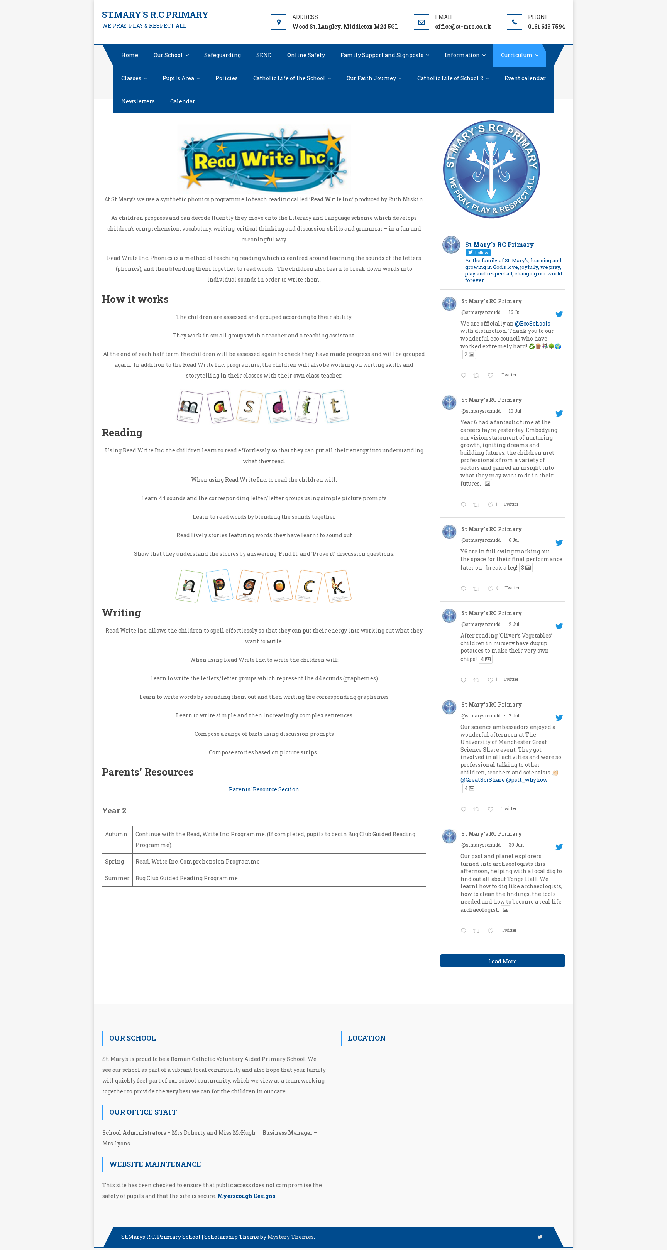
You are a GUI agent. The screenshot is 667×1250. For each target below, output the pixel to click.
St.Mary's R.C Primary (155, 14)
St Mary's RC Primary (491, 301)
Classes (131, 78)
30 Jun (516, 845)
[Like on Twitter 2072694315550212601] (492, 810)
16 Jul (515, 312)
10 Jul (515, 411)
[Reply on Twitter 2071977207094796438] (465, 931)
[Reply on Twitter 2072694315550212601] (465, 810)
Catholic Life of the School (289, 78)
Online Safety (306, 55)
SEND (264, 55)
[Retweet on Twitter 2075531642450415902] (478, 505)
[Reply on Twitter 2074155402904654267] (465, 589)
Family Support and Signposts (381, 55)
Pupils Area (178, 78)
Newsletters (138, 101)
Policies (226, 78)
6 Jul (514, 540)
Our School (168, 55)
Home (129, 55)
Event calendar (525, 78)
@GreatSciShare (482, 779)
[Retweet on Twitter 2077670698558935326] (478, 376)
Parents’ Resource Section (264, 789)
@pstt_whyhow (527, 779)
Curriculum (517, 55)
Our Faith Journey (371, 78)
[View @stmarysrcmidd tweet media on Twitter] (487, 483)
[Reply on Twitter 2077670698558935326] (465, 376)
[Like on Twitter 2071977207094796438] (492, 931)
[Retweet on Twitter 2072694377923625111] (478, 681)
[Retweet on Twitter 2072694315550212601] (478, 810)
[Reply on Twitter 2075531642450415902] (465, 505)
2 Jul (514, 624)
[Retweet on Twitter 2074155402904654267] (478, 589)
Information (462, 55)
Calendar (182, 101)
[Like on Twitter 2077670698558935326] (492, 376)
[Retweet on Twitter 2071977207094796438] (478, 931)
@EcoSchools (532, 323)
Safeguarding (222, 55)
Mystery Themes (290, 1236)
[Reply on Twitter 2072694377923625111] (465, 681)
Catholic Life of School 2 (450, 78)
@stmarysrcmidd (481, 312)
